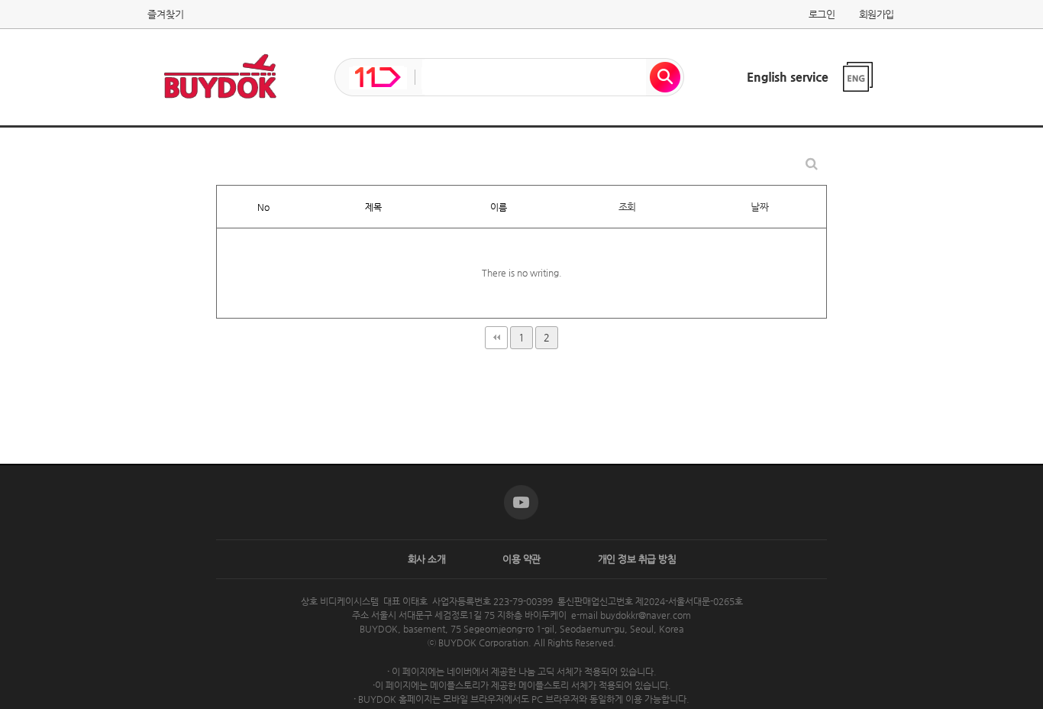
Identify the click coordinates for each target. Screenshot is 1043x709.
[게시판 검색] (811, 164)
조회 (627, 206)
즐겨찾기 (165, 14)
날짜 (759, 206)
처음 (496, 337)
